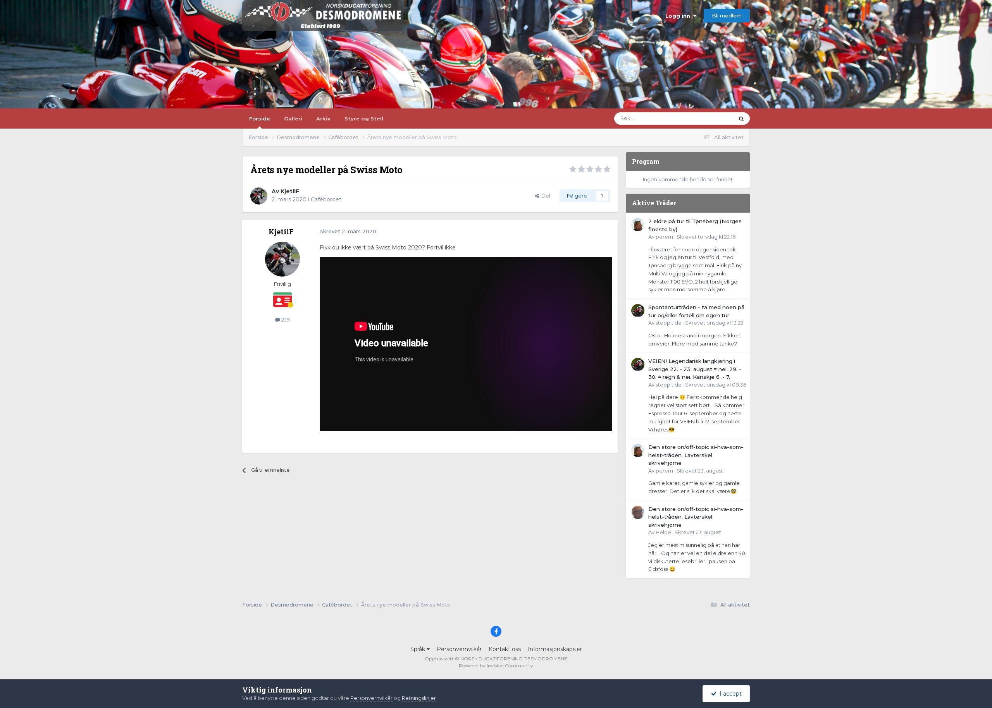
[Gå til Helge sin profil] (637, 512)
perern (664, 237)
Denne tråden (707, 118)
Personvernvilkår (459, 649)
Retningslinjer (419, 698)
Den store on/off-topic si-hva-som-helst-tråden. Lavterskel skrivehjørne (695, 455)
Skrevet (706, 237)
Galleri (293, 118)
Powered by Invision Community (496, 665)
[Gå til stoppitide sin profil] (637, 310)
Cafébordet (326, 199)
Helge (663, 532)
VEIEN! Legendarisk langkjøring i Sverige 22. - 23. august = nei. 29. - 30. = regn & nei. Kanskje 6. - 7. (694, 369)
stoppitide (669, 323)
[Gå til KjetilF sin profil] (258, 195)
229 (285, 319)
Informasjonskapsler (555, 649)
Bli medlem (727, 15)
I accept (729, 693)
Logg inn (679, 16)
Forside (259, 118)
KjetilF (290, 191)
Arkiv (323, 118)
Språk (418, 649)
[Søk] (741, 118)
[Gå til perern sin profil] (637, 224)
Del (544, 195)
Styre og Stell (363, 118)
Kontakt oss (505, 649)
